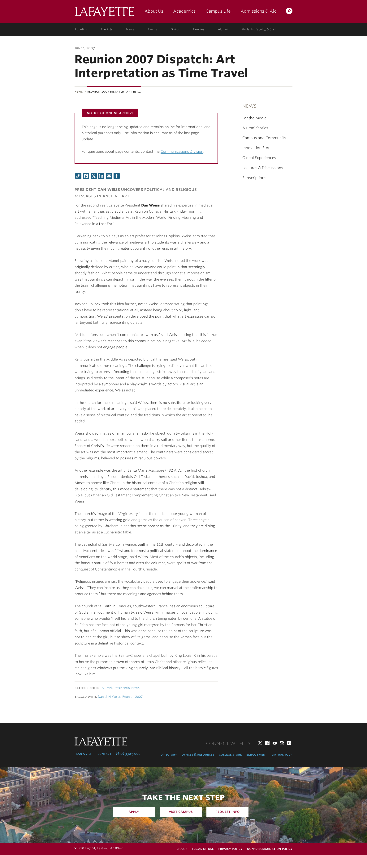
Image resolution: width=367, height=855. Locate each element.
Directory (169, 754)
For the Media (254, 118)
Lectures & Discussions (262, 168)
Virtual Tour (281, 754)
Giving (175, 29)
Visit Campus (181, 811)
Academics (184, 11)
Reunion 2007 (132, 697)
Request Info (227, 811)
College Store (230, 754)
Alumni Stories (255, 128)
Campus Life (218, 11)
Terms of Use (203, 849)
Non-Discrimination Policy (269, 849)
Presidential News (127, 688)
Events (152, 29)
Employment (256, 754)
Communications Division (182, 151)
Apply (133, 811)
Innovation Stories (258, 148)
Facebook (267, 743)
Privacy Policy (230, 849)
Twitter (260, 743)
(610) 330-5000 (128, 754)
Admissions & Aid (259, 11)
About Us (154, 11)
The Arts (107, 29)
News (130, 29)
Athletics (81, 29)
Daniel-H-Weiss (109, 697)
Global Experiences (259, 158)
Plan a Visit (84, 754)
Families (198, 29)
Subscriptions (254, 178)
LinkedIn (289, 743)
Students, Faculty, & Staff (258, 29)
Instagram (282, 743)
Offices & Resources (198, 754)
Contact (104, 754)
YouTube (274, 743)
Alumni (223, 29)
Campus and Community (264, 138)
